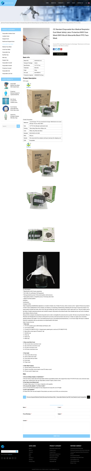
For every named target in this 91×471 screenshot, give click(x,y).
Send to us (61, 54)
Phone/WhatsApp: (27, 414)
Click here (10, 454)
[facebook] (2, 458)
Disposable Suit (6, 71)
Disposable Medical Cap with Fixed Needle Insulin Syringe (70, 397)
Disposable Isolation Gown (8, 33)
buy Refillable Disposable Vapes (77, 457)
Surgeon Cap (5, 60)
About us (53, 2)
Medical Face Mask (7, 46)
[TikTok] (15, 458)
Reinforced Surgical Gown (8, 41)
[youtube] (10, 458)
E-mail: (59, 407)
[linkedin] (5, 458)
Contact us (80, 2)
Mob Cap (4, 57)
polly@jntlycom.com (55, 469)
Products (60, 2)
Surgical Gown (5, 38)
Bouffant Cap (5, 54)
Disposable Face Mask (14, 22)
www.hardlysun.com (74, 459)
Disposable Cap (6, 52)
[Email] (17, 451)
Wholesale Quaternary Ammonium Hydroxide (79, 450)
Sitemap (31, 459)
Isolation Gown (5, 36)
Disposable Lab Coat (7, 73)
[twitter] (7, 458)
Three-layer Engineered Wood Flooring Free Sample (79, 453)
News (68, 2)
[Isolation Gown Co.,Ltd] (7, 446)
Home (47, 2)
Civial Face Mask (6, 49)
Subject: (60, 414)
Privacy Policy (32, 461)
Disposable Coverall (7, 62)
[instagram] (13, 458)
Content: (25, 420)
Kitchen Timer (73, 463)
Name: (24, 407)
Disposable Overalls (7, 65)
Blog (73, 2)
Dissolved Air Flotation (75, 455)
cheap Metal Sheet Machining (76, 448)
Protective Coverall (6, 68)
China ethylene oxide (74, 461)
